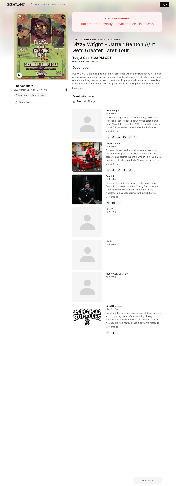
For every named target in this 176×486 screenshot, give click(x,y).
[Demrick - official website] (108, 203)
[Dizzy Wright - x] (135, 137)
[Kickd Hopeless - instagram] (108, 333)
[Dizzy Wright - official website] (108, 137)
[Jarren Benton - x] (130, 170)
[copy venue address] (66, 90)
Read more (77, 88)
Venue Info (21, 95)
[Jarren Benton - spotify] (113, 170)
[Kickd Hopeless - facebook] (113, 333)
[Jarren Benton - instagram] (119, 170)
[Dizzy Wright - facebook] (130, 137)
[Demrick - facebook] (119, 203)
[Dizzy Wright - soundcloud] (119, 137)
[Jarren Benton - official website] (108, 170)
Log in (164, 4)
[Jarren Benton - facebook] (124, 170)
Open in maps (38, 95)
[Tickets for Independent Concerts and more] (16, 4)
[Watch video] (19, 75)
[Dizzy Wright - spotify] (113, 137)
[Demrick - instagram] (113, 203)
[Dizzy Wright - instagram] (124, 137)
